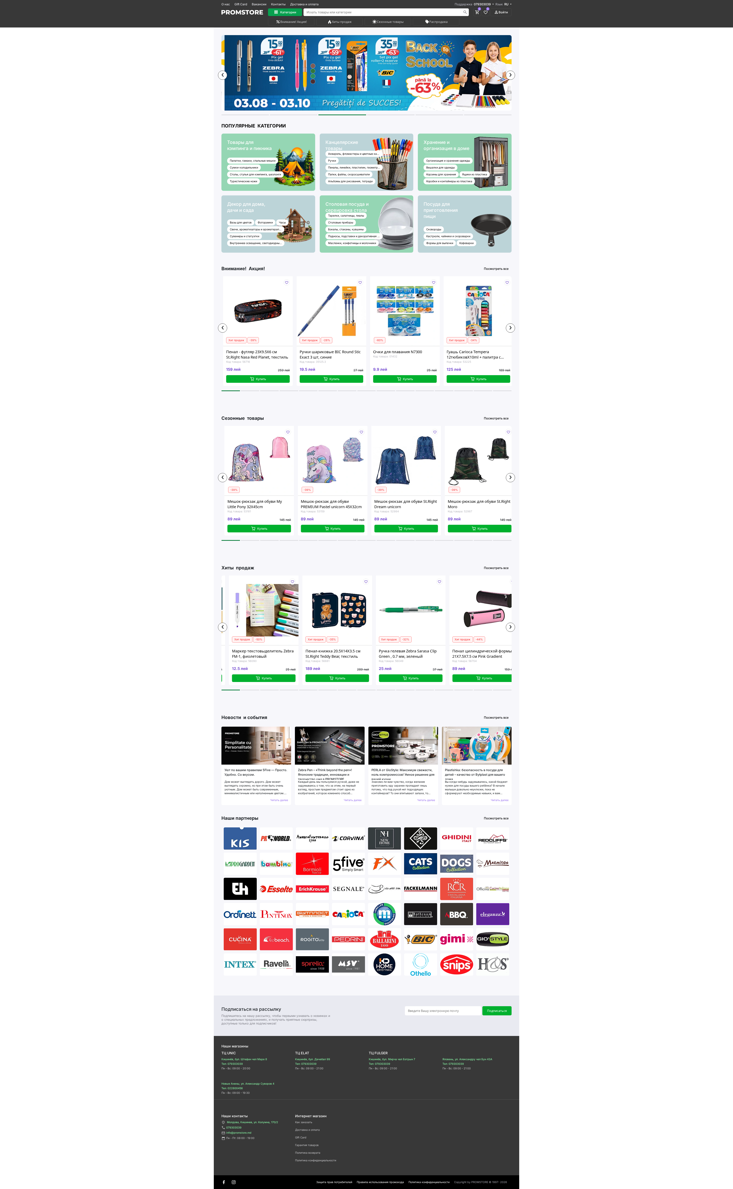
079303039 (233, 1127)
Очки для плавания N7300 (289, 351)
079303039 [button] (483, 4)
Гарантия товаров (307, 1145)
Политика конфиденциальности (315, 1160)
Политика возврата (307, 1152)
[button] (245, 114)
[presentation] (222, 75)
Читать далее (279, 800)
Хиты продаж (342, 22)
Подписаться (497, 1011)
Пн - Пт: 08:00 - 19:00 (240, 1138)
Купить (226, 379)
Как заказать (303, 1122)
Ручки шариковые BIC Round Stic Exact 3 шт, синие (221, 354)
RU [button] (506, 4)
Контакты (278, 4)
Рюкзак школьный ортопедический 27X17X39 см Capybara (439, 354)
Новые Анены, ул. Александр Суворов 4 (247, 1083)
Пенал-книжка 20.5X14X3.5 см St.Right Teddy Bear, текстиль (238, 653)
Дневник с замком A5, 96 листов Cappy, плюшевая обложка (461, 653)
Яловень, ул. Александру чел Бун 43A (467, 1059)
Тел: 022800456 (232, 1088)
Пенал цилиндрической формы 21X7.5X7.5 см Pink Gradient (387, 653)
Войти (503, 12)
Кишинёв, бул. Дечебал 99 (312, 1059)
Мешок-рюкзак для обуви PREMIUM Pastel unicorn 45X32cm (250, 504)
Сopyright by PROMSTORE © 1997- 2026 (480, 1182)
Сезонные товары (390, 22)
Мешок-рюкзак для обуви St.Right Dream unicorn (324, 504)
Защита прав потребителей (334, 1182)
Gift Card (240, 4)
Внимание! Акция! (293, 22)
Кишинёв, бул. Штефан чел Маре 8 (244, 1059)
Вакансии (259, 4)
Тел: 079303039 (232, 1063)
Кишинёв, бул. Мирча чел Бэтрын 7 (392, 1059)
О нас (225, 4)
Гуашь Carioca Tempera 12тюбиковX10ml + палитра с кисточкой (365, 354)
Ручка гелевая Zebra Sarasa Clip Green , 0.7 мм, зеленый (313, 653)
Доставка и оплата (304, 4)
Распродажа (438, 22)
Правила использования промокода (380, 1182)
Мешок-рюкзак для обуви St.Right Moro (398, 504)
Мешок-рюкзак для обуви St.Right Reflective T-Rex (471, 504)
